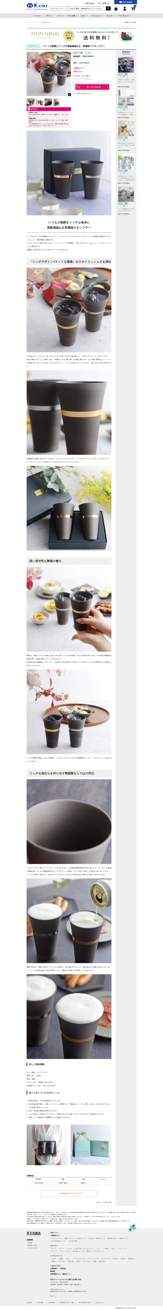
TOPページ (54, 1233)
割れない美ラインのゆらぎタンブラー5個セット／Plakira (126, 145)
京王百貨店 (127, 1308)
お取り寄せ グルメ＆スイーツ (84, 1248)
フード (59, 16)
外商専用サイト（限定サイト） (61, 1274)
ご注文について (81, 1238)
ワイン (99, 1248)
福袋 (94, 1261)
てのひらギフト (55, 1266)
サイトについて (57, 1238)
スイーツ (62, 1248)
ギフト (49, 16)
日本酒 (106, 1248)
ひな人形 (62, 1261)
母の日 (116, 1258)
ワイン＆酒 (71, 16)
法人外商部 (40, 1302)
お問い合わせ (89, 3)
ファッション (96, 16)
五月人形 (70, 1261)
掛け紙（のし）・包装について (118, 1238)
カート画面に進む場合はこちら (82, 93)
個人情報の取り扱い (85, 1302)
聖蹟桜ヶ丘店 (32, 1245)
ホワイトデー (106, 1258)
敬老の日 (131, 1258)
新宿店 (30, 1243)
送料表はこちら (79, 68)
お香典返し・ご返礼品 (58, 1268)
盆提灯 (54, 1261)
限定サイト (53, 1296)
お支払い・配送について (97, 1238)
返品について (78, 71)
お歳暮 (61, 1258)
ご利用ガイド (106, 3)
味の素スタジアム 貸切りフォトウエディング (88, 1251)
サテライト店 (32, 1248)
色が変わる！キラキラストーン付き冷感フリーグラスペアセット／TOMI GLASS (126, 178)
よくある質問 (73, 1241)
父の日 (123, 1258)
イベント (37, 16)
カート (133, 9)
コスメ (83, 16)
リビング (109, 16)
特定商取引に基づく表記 (67, 1302)
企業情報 (29, 1302)
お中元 (54, 1258)
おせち (68, 1258)
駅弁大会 (102, 1261)
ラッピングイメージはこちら (82, 79)
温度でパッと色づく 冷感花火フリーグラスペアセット (126, 82)
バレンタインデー (93, 1258)
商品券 (52, 1271)
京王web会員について (59, 1241)
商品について (69, 1238)
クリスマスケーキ (79, 1258)
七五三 (78, 1261)
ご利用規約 (51, 1302)
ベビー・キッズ (65, 1251)
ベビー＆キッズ (123, 16)
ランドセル (87, 1261)
